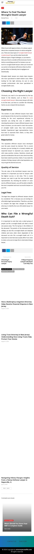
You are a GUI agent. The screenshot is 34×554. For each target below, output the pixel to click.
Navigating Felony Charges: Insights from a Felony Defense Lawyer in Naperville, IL (15, 480)
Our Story (23, 541)
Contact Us (11, 541)
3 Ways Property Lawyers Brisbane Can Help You (26, 261)
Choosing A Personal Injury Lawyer (6, 261)
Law (2, 7)
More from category (8, 271)
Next (8, 488)
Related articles (6, 269)
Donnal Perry (5, 18)
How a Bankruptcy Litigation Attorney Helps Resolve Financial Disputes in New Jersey (17, 304)
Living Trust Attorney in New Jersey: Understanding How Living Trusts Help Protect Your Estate (16, 337)
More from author (18, 269)
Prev (4, 488)
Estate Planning (9, 520)
